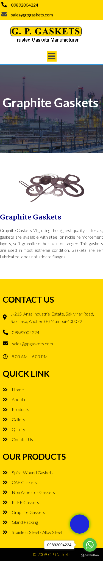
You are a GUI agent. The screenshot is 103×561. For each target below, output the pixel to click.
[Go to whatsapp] (90, 545)
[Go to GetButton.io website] (90, 555)
